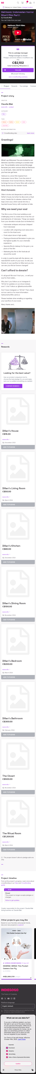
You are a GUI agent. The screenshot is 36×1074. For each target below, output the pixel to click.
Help (16, 883)
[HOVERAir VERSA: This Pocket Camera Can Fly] (16, 943)
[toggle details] (31, 978)
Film (3, 114)
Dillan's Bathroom (12, 718)
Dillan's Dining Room (14, 603)
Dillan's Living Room (13, 488)
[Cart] (22, 2)
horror (17, 122)
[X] (5, 999)
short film (5, 125)
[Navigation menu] (34, 3)
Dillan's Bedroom (12, 660)
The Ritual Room (11, 833)
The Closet (8, 775)
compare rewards (13, 386)
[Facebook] (2, 999)
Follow (18, 70)
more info (4, 107)
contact (11, 107)
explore (20, 925)
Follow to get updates (12, 900)
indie (23, 122)
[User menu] (30, 2)
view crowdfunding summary (18, 77)
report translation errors (18, 1012)
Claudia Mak (7, 17)
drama (4, 122)
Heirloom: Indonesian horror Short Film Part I (17, 13)
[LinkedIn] (14, 999)
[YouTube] (8, 999)
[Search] (18, 2)
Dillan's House (10, 430)
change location (27, 7)
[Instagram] (11, 999)
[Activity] (27, 3)
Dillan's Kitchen (11, 545)
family (11, 122)
